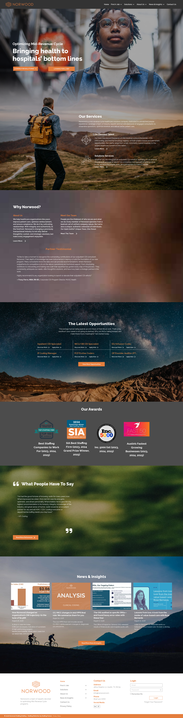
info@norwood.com (101, 685)
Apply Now (56, 347)
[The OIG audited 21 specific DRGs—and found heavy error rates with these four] (112, 602)
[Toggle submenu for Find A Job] (121, 4)
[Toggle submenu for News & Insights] (163, 4)
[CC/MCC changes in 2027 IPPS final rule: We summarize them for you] (71, 602)
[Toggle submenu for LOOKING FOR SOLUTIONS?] (36, 69)
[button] (61, 69)
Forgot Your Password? (153, 694)
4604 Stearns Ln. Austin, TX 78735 (107, 679)
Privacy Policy (57, 708)
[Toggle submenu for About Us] (146, 4)
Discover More (42, 347)
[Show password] (160, 682)
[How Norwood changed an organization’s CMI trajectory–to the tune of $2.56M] (30, 602)
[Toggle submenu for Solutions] (133, 4)
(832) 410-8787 (100, 691)
